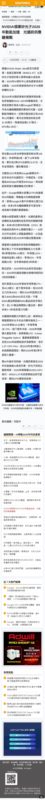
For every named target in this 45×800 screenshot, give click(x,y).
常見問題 (20, 765)
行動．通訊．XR (24, 12)
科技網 (4, 12)
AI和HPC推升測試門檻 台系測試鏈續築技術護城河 (22, 569)
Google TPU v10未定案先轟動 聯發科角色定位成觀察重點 (23, 606)
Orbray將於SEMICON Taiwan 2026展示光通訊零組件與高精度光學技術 (23, 696)
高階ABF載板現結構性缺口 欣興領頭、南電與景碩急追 (22, 518)
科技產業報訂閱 (25, 762)
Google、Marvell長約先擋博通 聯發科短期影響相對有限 (24, 589)
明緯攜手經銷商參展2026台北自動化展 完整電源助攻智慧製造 (23, 679)
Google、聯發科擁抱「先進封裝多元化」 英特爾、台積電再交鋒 (23, 623)
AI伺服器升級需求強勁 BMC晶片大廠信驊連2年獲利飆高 (22, 527)
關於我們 (6, 762)
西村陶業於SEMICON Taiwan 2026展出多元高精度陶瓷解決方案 (23, 713)
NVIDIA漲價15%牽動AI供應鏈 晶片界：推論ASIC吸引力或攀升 (23, 614)
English (28, 768)
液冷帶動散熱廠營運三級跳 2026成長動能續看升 (22, 476)
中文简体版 (18, 768)
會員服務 (14, 762)
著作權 (35, 762)
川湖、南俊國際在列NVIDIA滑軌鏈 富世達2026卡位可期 (22, 458)
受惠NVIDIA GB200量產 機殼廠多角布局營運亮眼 (22, 501)
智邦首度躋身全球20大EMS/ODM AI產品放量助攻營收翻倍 (22, 561)
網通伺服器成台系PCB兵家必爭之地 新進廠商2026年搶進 (22, 484)
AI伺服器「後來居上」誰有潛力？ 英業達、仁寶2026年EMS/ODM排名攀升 (21, 544)
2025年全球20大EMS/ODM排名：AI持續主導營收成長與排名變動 (22, 467)
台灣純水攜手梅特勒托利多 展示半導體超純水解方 (24, 688)
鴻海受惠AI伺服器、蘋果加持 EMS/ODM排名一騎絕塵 (22, 552)
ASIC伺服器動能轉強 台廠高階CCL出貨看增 (22, 535)
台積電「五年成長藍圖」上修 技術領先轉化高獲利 (22, 493)
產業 (12, 12)
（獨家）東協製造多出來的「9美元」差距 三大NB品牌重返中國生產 (23, 597)
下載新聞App (11, 772)
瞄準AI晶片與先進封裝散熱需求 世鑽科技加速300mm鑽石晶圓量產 (24, 705)
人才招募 (28, 765)
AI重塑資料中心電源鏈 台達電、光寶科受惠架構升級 (22, 450)
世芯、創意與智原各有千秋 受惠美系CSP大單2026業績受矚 (22, 441)
